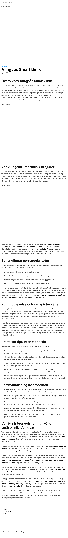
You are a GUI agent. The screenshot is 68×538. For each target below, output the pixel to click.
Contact (5, 513)
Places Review (7, 2)
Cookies (5, 509)
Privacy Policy (7, 511)
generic (4, 66)
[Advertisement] (34, 34)
